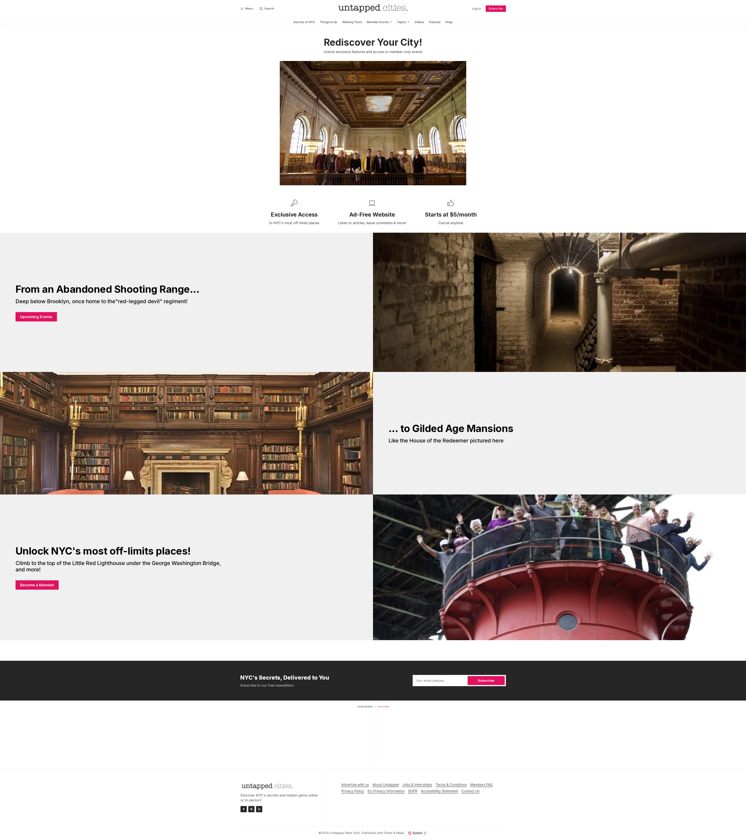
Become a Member (37, 585)
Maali (400, 833)
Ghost (388, 833)
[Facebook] (244, 809)
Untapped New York (345, 833)
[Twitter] (251, 809)
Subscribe (496, 8)
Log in (476, 8)
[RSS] (259, 809)
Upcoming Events (36, 316)
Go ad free (383, 707)
